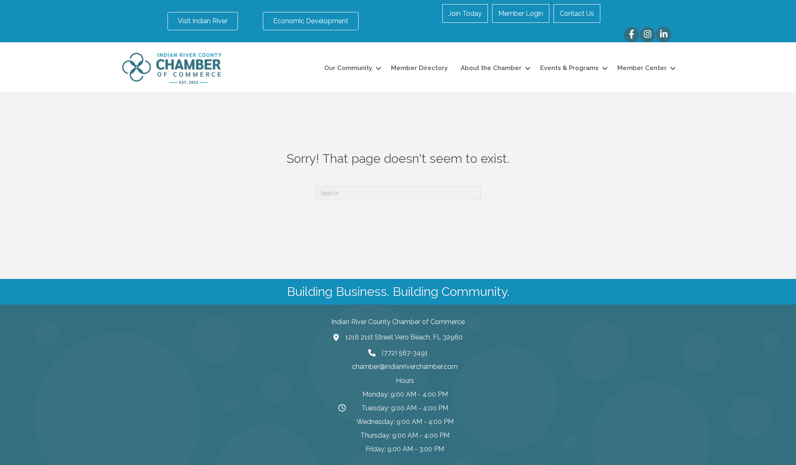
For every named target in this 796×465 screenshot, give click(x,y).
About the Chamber (491, 68)
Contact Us (577, 13)
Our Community (348, 68)
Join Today (465, 13)
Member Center (642, 68)
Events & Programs (569, 68)
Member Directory (419, 68)
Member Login (520, 13)
